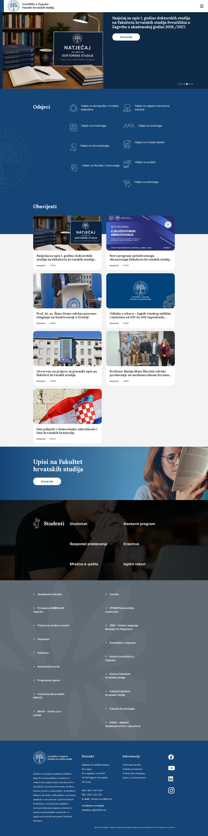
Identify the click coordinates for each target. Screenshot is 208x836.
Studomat (78, 524)
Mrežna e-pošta (84, 564)
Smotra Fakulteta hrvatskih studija (117, 675)
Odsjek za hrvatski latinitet (149, 142)
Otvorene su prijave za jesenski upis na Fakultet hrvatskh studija (67, 373)
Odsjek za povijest (145, 162)
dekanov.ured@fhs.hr (101, 799)
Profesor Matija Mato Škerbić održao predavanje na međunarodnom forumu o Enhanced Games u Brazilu (139, 374)
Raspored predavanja (88, 544)
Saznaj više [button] (126, 37)
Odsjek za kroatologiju (93, 125)
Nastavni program (139, 524)
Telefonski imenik (132, 764)
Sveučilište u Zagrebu (122, 642)
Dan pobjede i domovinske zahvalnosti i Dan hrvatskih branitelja (67, 431)
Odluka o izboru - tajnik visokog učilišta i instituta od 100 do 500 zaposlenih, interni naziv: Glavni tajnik (140, 317)
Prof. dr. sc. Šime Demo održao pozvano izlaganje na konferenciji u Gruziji (67, 315)
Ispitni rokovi (134, 564)
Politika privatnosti (132, 769)
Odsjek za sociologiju (150, 125)
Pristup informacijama (134, 773)
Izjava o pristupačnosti (134, 777)
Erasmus (131, 544)
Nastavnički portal (48, 666)
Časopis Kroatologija (122, 708)
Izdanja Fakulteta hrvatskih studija (117, 693)
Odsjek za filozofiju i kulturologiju (101, 165)
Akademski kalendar (49, 594)
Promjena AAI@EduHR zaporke (48, 609)
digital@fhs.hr (99, 810)
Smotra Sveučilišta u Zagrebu (119, 658)
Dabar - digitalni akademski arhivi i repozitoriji (122, 724)
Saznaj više (41, 265)
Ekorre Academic (168, 827)
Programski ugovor (48, 680)
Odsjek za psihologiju (146, 181)
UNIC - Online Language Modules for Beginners (121, 627)
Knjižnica (43, 652)
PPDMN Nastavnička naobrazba (119, 609)
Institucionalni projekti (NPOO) (48, 695)
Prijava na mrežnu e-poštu (53, 625)
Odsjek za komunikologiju (94, 145)
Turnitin (114, 594)
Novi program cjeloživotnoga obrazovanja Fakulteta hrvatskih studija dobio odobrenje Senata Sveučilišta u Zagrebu (140, 261)
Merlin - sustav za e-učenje (47, 713)
